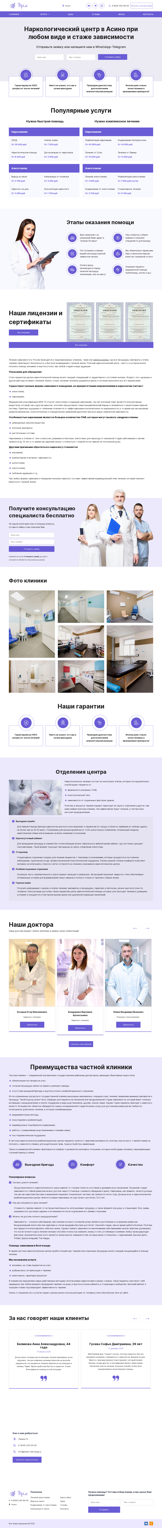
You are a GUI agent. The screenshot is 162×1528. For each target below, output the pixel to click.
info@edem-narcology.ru (29, 1451)
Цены (70, 14)
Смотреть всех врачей (81, 1044)
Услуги (43, 14)
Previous (135, 928)
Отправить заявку (113, 57)
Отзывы (96, 14)
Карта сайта (65, 1497)
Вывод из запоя (37, 1501)
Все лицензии (24, 332)
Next (147, 928)
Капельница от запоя (40, 1509)
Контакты (148, 14)
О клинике (14, 14)
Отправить (104, 1510)
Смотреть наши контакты (27, 1460)
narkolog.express (101, 360)
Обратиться (32, 1025)
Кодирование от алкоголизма (43, 1505)
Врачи (121, 14)
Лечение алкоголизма (40, 1497)
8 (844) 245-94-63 (120, 6)
